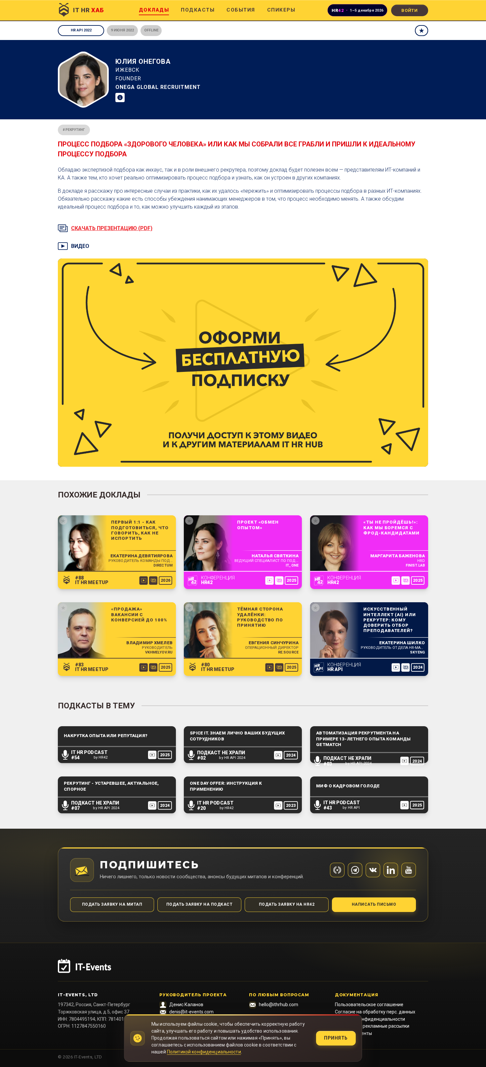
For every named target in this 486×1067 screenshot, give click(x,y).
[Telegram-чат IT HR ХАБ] (355, 870)
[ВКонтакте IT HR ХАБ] (373, 870)
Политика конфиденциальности (370, 1019)
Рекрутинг (75, 130)
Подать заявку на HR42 (286, 904)
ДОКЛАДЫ (154, 10)
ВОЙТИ (409, 10)
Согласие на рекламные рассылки (372, 1026)
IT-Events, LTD (78, 994)
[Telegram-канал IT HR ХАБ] (337, 870)
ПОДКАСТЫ (198, 10)
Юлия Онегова (143, 61)
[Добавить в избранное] (421, 30)
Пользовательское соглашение (369, 1004)
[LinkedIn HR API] (391, 870)
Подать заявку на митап (112, 904)
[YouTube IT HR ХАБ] (408, 870)
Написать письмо (374, 904)
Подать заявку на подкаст (199, 904)
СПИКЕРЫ (281, 10)
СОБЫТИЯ (240, 10)
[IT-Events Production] (243, 970)
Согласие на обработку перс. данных (375, 1011)
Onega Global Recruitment (158, 87)
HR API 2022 (81, 30)
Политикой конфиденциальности (204, 1051)
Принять (336, 1038)
